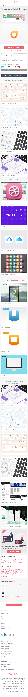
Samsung (19, 574)
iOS (3, 569)
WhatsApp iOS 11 (4, 641)
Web (19, 569)
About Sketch (3, 626)
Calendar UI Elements (5, 653)
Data (10, 571)
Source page (19, 60)
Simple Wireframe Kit (5, 646)
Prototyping (3, 623)
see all (13, 581)
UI (2, 559)
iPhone (9, 574)
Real (13, 562)
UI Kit (12, 569)
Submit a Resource (14, 551)
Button (3, 562)
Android (7, 569)
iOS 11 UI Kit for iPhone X (6, 645)
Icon (12, 559)
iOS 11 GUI (3, 656)
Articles (2, 621)
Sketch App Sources (17, 686)
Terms (15, 688)
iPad (14, 574)
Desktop (9, 562)
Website (13, 60)
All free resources (4, 613)
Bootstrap (4, 576)
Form (17, 562)
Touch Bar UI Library (10, 593)
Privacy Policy (21, 688)
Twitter (8, 60)
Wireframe (7, 559)
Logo (21, 562)
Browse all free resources (15, 605)
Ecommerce (5, 571)
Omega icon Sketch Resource (14, 9)
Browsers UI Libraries (10, 587)
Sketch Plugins (4, 620)
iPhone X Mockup (4, 650)
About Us (3, 625)
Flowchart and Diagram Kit (6, 654)
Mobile (16, 559)
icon (11, 55)
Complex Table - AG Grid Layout (12, 596)
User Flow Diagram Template (7, 643)
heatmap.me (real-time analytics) (17, 694)
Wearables (15, 571)
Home (2, 611)
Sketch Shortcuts (4, 615)
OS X (21, 571)
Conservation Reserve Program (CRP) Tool (15, 584)
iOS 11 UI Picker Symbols (6, 651)
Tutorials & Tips (4, 618)
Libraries (2, 616)
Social (24, 574)
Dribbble (3, 60)
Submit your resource (5, 628)
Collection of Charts (5, 648)
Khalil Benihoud (19, 59)
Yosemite (4, 574)
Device (21, 559)
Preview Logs (8, 590)
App (16, 569)
